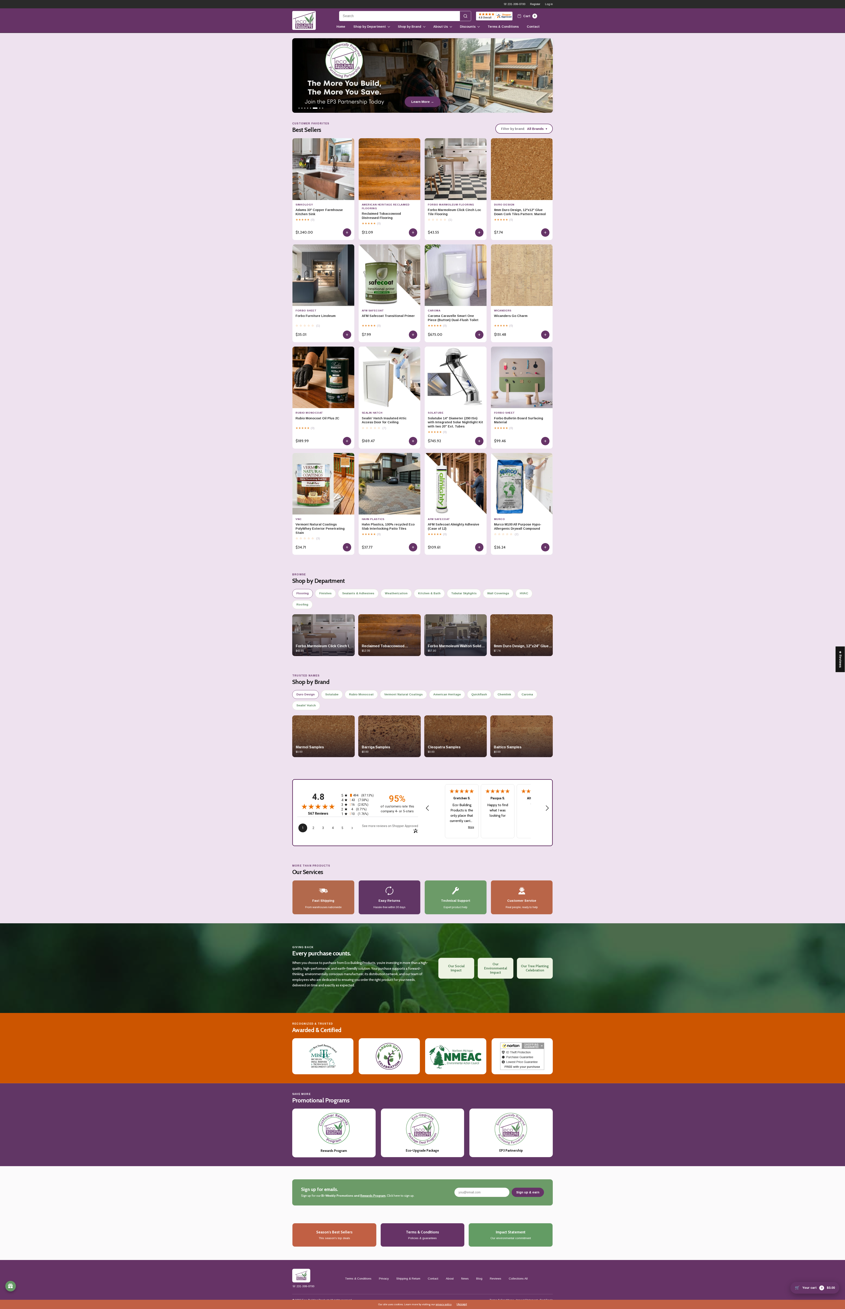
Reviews (495, 1278)
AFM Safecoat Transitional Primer (388, 316)
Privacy (384, 1278)
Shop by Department (369, 26)
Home (340, 26)
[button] (88, 1268)
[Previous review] (427, 808)
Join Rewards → (423, 102)
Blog (479, 1278)
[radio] (357, 795)
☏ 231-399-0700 (514, 4)
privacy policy (444, 1304)
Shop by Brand (409, 26)
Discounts (468, 26)
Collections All (518, 1278)
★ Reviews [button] (840, 659)
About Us (440, 26)
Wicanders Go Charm (510, 316)
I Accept (462, 1304)
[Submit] (465, 16)
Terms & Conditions (503, 26)
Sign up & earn (527, 1192)
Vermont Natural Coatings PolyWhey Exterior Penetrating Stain (320, 529)
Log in (549, 4)
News (465, 1278)
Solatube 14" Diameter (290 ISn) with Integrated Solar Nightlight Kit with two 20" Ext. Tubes (455, 422)
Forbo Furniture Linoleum (316, 316)
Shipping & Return (408, 1278)
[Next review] (547, 808)
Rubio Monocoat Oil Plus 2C (317, 418)
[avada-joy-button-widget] (10, 1286)
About (450, 1278)
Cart (529, 16)
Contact (533, 26)
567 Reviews (318, 813)
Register (535, 4)
